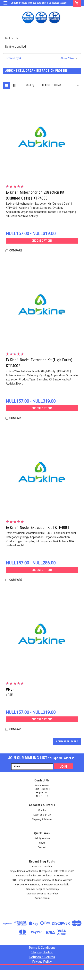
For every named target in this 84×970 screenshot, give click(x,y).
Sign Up (62, 8)
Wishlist (42, 810)
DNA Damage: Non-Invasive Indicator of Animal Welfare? (42, 880)
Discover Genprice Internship (42, 893)
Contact (42, 847)
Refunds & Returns (42, 957)
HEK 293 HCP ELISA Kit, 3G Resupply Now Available (42, 884)
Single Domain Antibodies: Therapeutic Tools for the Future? (42, 871)
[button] (42, 58)
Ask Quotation (42, 838)
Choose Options (42, 240)
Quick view (43, 174)
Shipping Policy (42, 952)
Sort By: (30, 85)
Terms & (42, 947)
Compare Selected (67, 741)
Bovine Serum (42, 898)
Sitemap (39, 966)
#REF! (10, 689)
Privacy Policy (42, 962)
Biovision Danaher (42, 866)
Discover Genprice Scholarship (42, 889)
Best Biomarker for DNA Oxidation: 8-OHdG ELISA (42, 875)
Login (51, 8)
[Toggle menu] (5, 5)
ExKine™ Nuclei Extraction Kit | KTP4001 (37, 527)
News (42, 843)
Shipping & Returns (42, 819)
